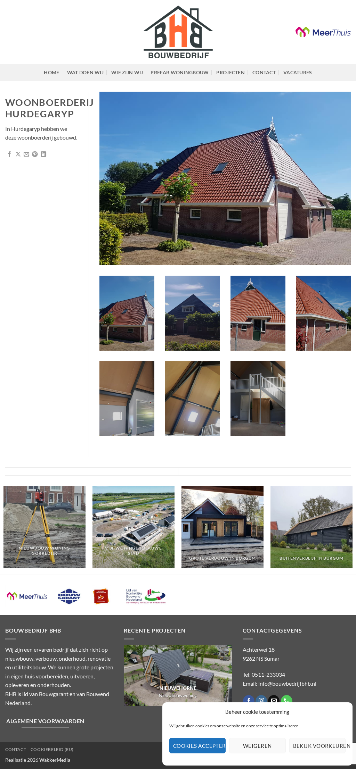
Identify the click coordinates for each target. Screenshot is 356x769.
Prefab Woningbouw (180, 72)
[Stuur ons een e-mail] (274, 701)
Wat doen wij (85, 72)
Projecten (230, 72)
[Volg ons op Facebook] (248, 701)
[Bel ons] (286, 701)
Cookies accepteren (199, 746)
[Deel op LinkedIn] (43, 154)
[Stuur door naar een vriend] (26, 154)
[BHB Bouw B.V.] (178, 32)
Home (51, 72)
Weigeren (257, 746)
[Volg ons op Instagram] (261, 701)
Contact (264, 72)
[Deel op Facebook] (9, 154)
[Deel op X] (18, 154)
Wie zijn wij (127, 72)
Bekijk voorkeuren (319, 746)
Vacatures (297, 72)
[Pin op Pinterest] (35, 154)
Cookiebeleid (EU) (52, 749)
